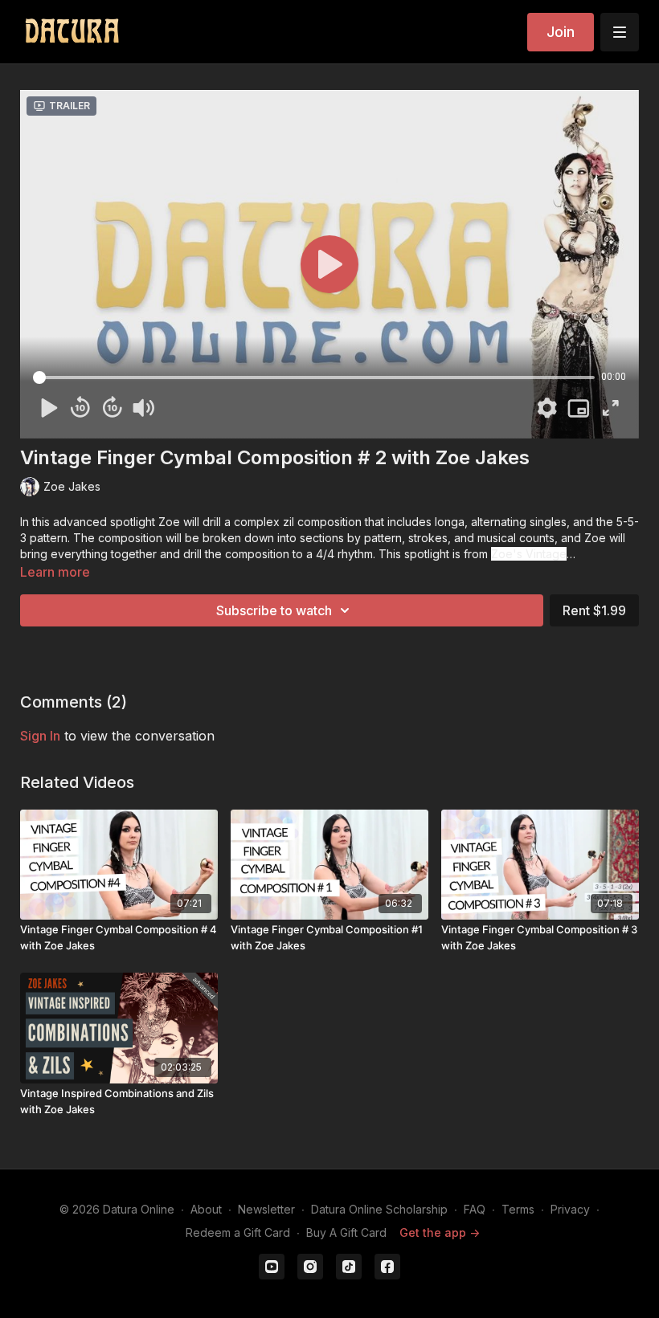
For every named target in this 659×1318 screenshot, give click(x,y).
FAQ (474, 1209)
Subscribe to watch (274, 610)
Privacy (570, 1209)
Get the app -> (439, 1232)
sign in (40, 736)
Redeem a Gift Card (238, 1232)
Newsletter (266, 1209)
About (206, 1209)
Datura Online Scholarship (379, 1209)
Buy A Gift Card (346, 1232)
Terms (517, 1209)
